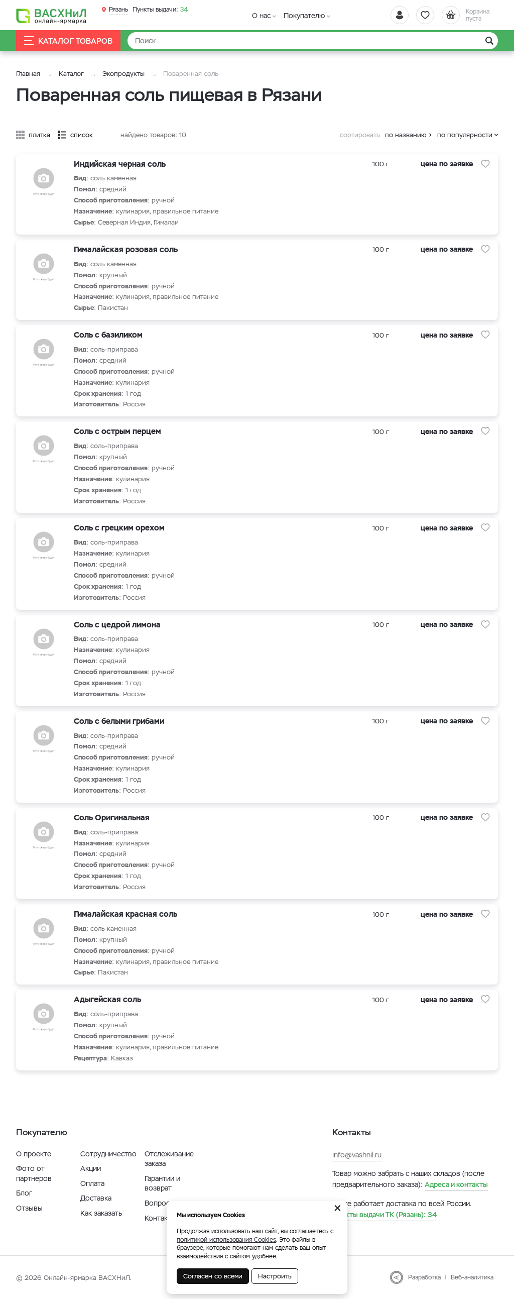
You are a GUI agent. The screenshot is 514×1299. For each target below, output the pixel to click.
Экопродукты (123, 73)
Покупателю (304, 15)
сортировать (360, 135)
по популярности (464, 135)
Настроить (275, 1276)
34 (160, 10)
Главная (28, 73)
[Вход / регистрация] (400, 15)
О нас (261, 15)
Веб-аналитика (472, 1277)
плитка (39, 135)
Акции (90, 1168)
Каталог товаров (75, 41)
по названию (406, 135)
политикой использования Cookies (226, 1240)
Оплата (92, 1183)
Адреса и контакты (456, 1184)
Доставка (95, 1198)
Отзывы (29, 1208)
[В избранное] (485, 164)
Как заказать (101, 1213)
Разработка (424, 1277)
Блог (24, 1193)
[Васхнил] (51, 15)
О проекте (33, 1153)
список (81, 135)
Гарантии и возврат (162, 1183)
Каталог (71, 73)
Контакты (160, 1218)
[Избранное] (425, 15)
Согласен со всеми (212, 1276)
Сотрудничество (108, 1153)
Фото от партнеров (34, 1173)
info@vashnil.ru (356, 1154)
